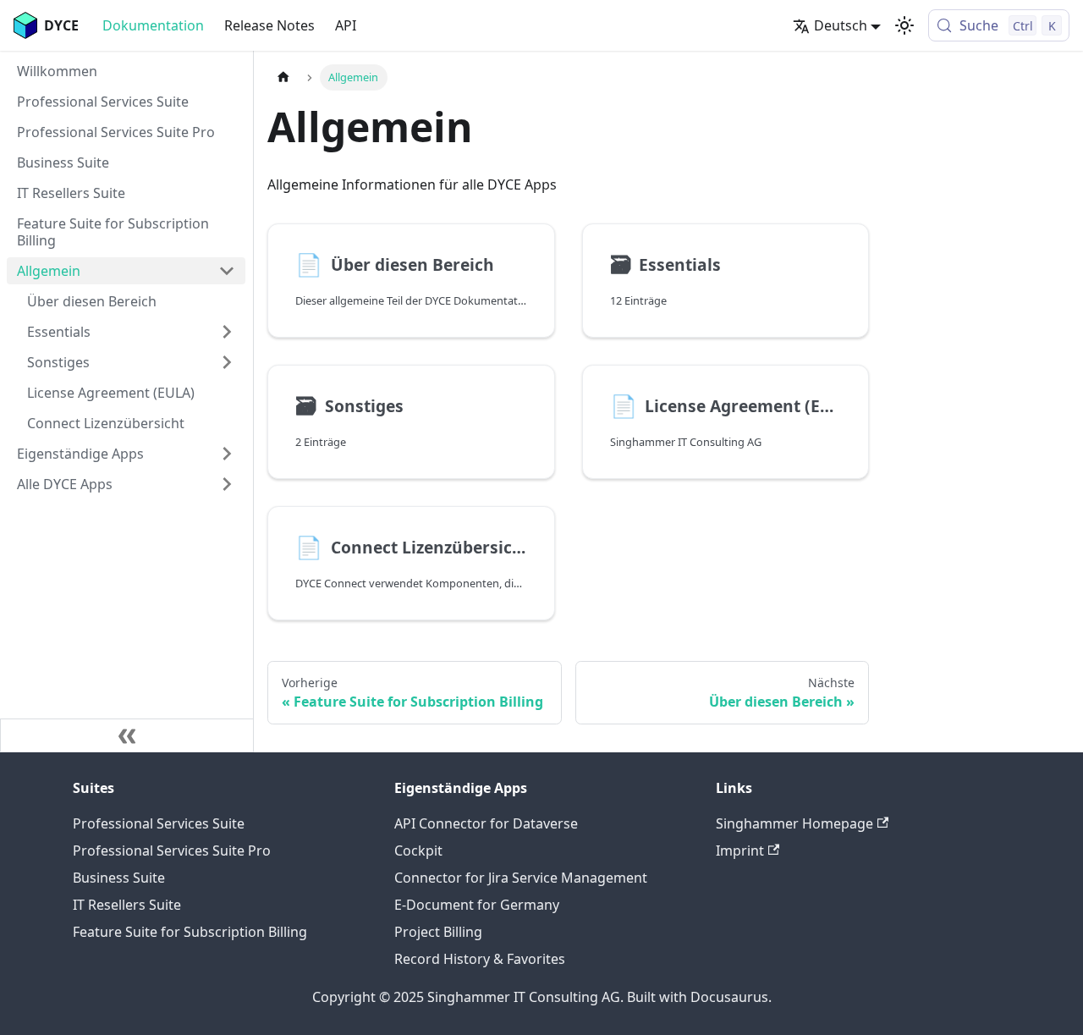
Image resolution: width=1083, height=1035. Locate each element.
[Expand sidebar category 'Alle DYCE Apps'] (226, 484)
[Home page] (283, 77)
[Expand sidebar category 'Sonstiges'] (226, 362)
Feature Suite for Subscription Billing (190, 931)
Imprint (740, 850)
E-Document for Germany (476, 904)
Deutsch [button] (840, 25)
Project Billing (438, 931)
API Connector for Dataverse (486, 823)
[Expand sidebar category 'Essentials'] (226, 331)
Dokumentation (153, 25)
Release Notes (269, 25)
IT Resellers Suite (127, 904)
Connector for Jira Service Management (520, 877)
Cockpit (418, 850)
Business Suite (119, 877)
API (345, 25)
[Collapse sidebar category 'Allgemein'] (226, 270)
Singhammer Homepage (794, 823)
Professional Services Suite (159, 823)
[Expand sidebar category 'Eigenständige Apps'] (226, 453)
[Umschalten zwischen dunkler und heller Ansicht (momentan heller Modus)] (904, 25)
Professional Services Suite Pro (172, 850)
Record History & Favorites (479, 959)
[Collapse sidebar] (127, 735)
